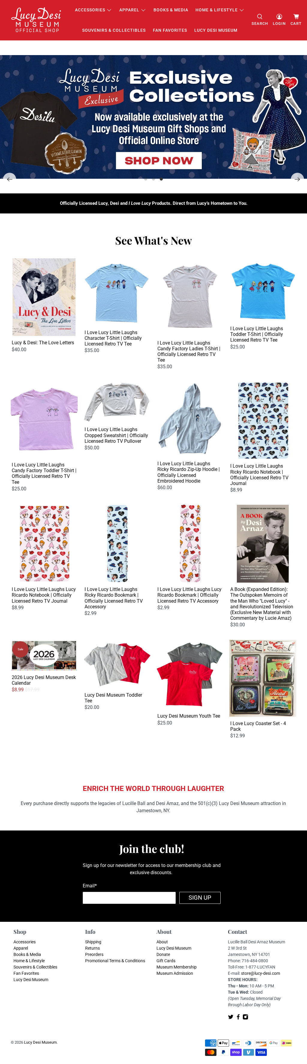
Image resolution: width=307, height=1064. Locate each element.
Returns (92, 948)
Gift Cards (165, 960)
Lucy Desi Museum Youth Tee (188, 716)
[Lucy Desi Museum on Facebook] (238, 1018)
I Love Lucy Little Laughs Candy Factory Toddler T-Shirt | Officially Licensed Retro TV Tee (44, 473)
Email (90, 886)
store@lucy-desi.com (260, 973)
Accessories (90, 9)
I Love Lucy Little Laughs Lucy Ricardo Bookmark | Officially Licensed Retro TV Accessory (189, 595)
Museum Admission (174, 973)
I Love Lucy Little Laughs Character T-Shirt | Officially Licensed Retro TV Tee (113, 338)
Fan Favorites (170, 30)
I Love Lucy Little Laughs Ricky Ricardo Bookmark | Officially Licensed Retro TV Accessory (114, 598)
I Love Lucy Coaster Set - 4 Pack (258, 726)
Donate (163, 954)
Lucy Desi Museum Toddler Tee (113, 698)
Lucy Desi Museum (215, 30)
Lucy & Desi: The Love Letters (43, 342)
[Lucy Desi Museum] (37, 20)
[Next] (297, 179)
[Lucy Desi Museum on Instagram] (245, 1018)
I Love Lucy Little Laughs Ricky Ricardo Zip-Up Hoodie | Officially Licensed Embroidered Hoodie (188, 472)
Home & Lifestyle (216, 9)
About (162, 941)
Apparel (129, 9)
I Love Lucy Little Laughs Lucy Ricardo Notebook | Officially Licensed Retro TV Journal (44, 595)
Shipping (93, 941)
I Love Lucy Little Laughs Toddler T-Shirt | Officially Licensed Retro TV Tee (256, 334)
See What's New (153, 240)
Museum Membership (176, 967)
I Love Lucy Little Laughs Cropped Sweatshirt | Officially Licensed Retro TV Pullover (116, 435)
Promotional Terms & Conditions (115, 960)
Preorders (94, 954)
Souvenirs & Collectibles (114, 30)
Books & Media (171, 9)
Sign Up (200, 897)
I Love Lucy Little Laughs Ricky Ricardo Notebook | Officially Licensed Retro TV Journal (259, 474)
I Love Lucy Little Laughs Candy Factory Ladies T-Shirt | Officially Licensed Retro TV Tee (188, 351)
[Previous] (9, 179)
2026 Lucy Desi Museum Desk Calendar (44, 680)
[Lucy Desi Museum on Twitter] (231, 1018)
